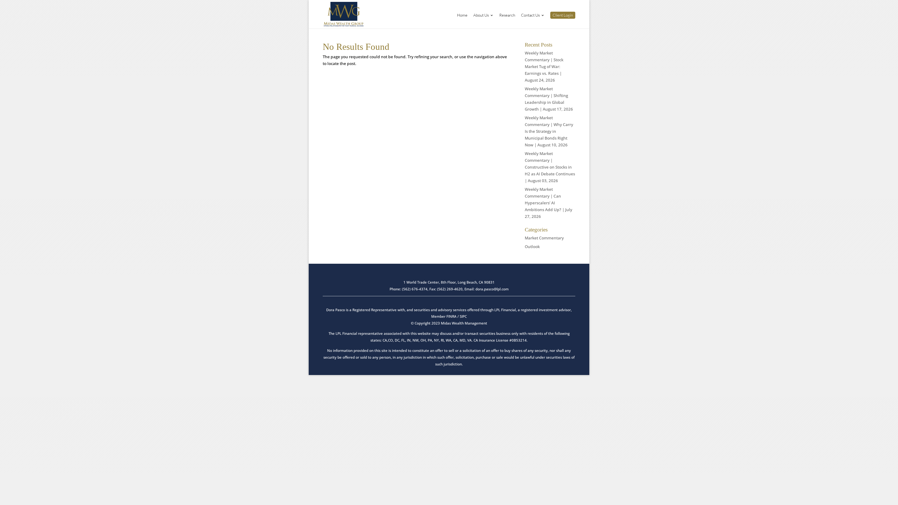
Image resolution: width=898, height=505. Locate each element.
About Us (481, 16)
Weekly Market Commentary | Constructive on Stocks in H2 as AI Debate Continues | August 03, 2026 (550, 167)
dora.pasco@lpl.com (492, 289)
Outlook (532, 246)
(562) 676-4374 (414, 289)
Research (507, 16)
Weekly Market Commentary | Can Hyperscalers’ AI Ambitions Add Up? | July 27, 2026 (548, 203)
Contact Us (530, 16)
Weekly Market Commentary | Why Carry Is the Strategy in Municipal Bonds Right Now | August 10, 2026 (549, 131)
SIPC (463, 316)
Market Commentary (544, 238)
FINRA (451, 316)
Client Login (563, 15)
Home (462, 16)
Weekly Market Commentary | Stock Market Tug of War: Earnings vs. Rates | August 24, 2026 (544, 66)
